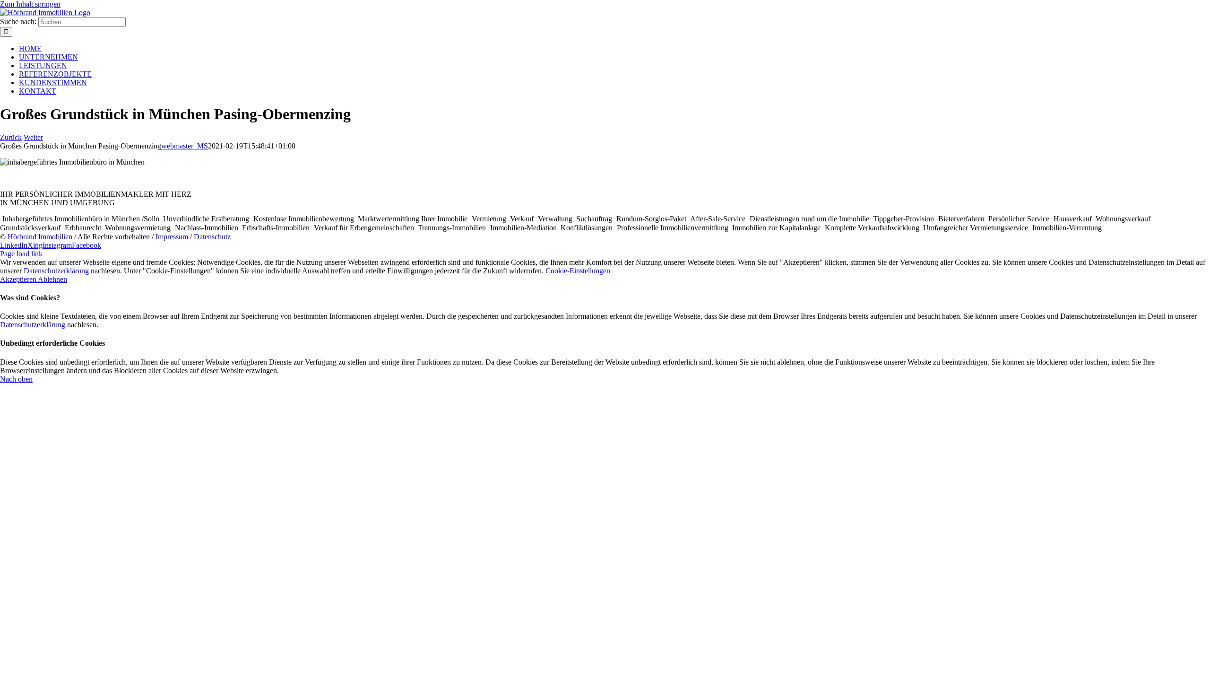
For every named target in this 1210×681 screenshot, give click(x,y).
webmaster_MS (184, 146)
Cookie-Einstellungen (577, 271)
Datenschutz (212, 237)
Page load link (21, 254)
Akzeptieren (19, 279)
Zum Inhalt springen (30, 4)
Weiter (33, 137)
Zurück (11, 137)
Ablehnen (52, 279)
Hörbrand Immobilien (40, 237)
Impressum (172, 237)
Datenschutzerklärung (56, 271)
